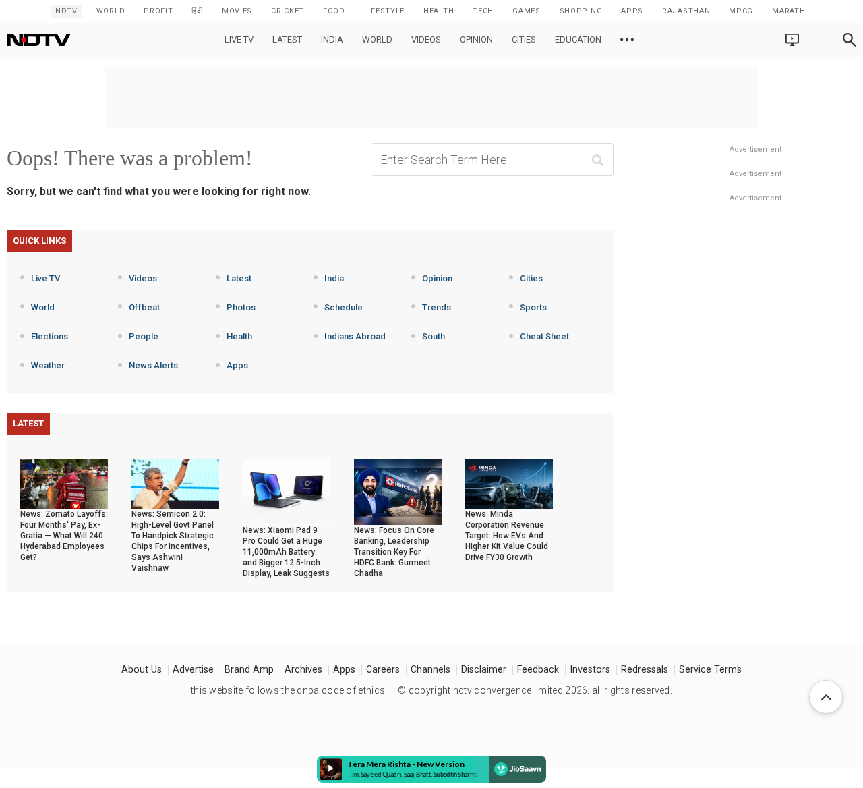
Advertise (193, 669)
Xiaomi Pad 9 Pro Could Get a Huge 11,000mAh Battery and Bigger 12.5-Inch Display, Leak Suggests (286, 552)
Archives (303, 669)
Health (239, 336)
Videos (426, 39)
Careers (383, 669)
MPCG (741, 11)
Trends (436, 307)
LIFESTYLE (384, 11)
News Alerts (153, 365)
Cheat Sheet (544, 336)
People (143, 336)
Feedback (538, 669)
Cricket (287, 11)
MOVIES (237, 11)
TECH (483, 11)
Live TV (239, 39)
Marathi (790, 11)
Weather (48, 365)
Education (578, 39)
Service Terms (710, 669)
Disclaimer (483, 669)
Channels (430, 669)
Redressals (644, 669)
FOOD (334, 11)
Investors (590, 669)
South (433, 336)
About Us (141, 669)
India (332, 39)
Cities (524, 39)
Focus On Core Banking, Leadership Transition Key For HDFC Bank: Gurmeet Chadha (394, 552)
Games (526, 11)
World (110, 11)
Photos (241, 307)
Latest (287, 39)
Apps (237, 365)
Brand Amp (249, 669)
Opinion (476, 39)
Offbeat (144, 307)
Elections (49, 336)
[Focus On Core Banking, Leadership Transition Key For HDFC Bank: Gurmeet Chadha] (398, 491)
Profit (158, 11)
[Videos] (627, 40)
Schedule (343, 307)
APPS (632, 11)
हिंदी (196, 11)
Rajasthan (686, 11)
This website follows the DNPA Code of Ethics (288, 690)
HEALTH (438, 11)
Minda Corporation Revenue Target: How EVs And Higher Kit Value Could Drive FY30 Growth (506, 535)
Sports (533, 307)
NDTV (66, 11)
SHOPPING (581, 11)
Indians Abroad (355, 336)
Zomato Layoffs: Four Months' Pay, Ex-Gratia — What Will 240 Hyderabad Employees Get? (64, 535)
